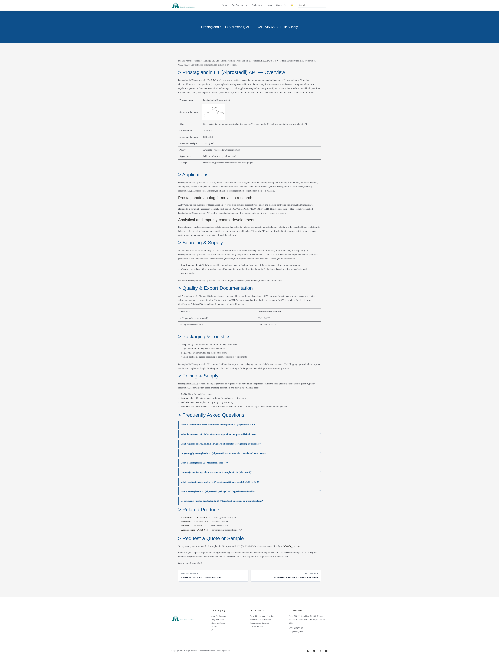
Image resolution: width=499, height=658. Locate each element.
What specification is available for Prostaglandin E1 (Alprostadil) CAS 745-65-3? (220, 482)
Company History (217, 620)
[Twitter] (314, 651)
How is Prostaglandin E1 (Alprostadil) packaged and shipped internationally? (218, 491)
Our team (214, 626)
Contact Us (281, 5)
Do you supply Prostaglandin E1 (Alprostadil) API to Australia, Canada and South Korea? (224, 453)
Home (224, 5)
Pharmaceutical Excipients (259, 623)
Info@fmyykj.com (291, 546)
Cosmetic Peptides (256, 626)
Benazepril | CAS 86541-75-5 (194, 521)
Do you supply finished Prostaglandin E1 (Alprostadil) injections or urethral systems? (222, 501)
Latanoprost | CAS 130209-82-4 (196, 517)
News (269, 5)
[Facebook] (308, 651)
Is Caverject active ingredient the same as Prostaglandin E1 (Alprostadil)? (216, 472)
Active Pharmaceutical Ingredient (262, 616)
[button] (246, 5)
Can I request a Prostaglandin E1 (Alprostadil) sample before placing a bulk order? (221, 444)
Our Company (238, 5)
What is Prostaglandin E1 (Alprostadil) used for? (204, 463)
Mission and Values (218, 623)
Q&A (213, 630)
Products (256, 5)
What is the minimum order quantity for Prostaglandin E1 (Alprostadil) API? (218, 424)
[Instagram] (320, 651)
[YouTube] (326, 651)
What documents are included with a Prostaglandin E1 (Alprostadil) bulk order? (219, 434)
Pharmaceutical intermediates (260, 620)
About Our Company (218, 616)
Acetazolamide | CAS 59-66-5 (195, 530)
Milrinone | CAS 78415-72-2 (194, 525)
